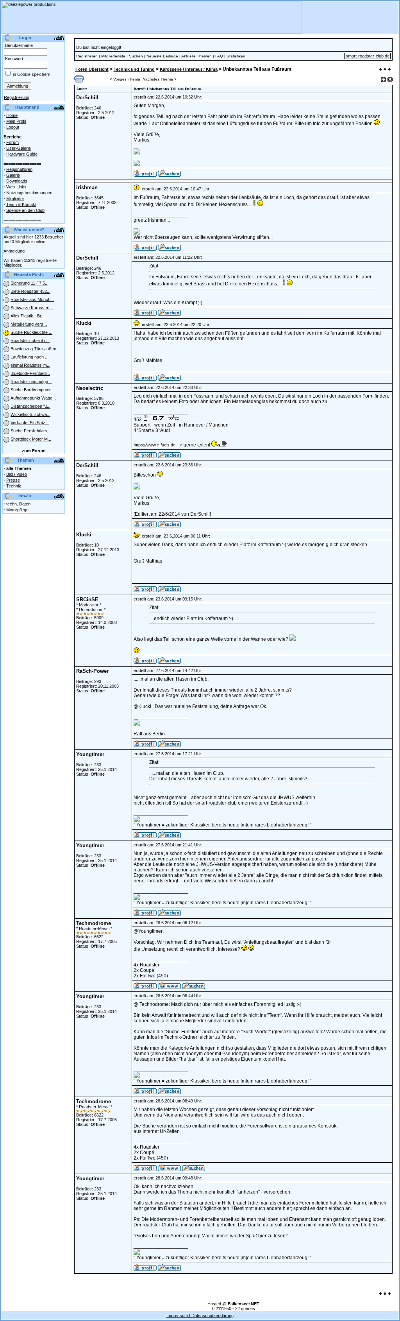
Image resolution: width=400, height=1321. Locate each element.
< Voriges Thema (125, 79)
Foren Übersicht (92, 69)
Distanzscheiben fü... (30, 406)
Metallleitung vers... (29, 324)
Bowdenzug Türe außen (33, 348)
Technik (13, 486)
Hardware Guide (22, 154)
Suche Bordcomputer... (32, 389)
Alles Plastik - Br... (28, 316)
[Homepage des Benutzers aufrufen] (169, 987)
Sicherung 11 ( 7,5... (29, 283)
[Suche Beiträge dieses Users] (169, 175)
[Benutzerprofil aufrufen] (145, 175)
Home (12, 115)
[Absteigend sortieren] (390, 79)
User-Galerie (18, 148)
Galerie (13, 175)
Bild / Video (16, 474)
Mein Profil (16, 121)
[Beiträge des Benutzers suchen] (169, 249)
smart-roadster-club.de (367, 56)
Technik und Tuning (134, 69)
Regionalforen (19, 169)
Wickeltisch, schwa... (30, 414)
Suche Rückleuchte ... (31, 332)
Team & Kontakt (21, 204)
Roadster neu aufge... (31, 381)
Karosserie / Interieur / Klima (189, 69)
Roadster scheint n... (30, 340)
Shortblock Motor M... (31, 439)
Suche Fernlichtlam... (30, 430)
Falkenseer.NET (243, 1303)
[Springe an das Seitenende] (385, 70)
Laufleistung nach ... (29, 357)
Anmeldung (14, 251)
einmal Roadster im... (30, 365)
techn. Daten (18, 504)
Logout (12, 127)
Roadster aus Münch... (32, 299)
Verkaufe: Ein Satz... (30, 422)
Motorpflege (17, 509)
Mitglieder (15, 198)
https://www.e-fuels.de (154, 445)
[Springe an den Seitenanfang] (385, 1294)
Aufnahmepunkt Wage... (33, 398)
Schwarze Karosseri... (32, 307)
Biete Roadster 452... (30, 291)
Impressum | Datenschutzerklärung (200, 1315)
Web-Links (16, 187)
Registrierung (16, 97)
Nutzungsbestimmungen (29, 192)
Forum (12, 142)
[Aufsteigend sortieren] (383, 79)
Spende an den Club (25, 210)
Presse (13, 480)
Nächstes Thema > (160, 79)
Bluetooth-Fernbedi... (30, 373)
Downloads (16, 181)
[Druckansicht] (79, 81)
